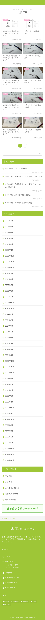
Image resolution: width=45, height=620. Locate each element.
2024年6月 (9, 332)
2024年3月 (9, 343)
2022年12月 (10, 408)
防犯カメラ (7, 604)
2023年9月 (9, 379)
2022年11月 (10, 413)
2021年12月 (10, 449)
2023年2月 (9, 396)
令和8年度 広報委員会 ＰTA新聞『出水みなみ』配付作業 (23, 185)
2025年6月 (9, 285)
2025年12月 (10, 256)
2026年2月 (9, 244)
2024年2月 (9, 349)
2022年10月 (10, 419)
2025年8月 (9, 273)
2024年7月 (9, 326)
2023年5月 (9, 390)
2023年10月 (10, 373)
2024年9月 (9, 314)
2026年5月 (9, 233)
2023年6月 (9, 384)
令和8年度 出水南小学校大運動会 (18, 195)
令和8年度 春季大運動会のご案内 (18, 203)
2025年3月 (9, 297)
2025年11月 (10, 262)
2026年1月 (9, 250)
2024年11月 (10, 308)
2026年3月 (9, 238)
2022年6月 (9, 431)
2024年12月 (10, 303)
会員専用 (8, 482)
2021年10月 (10, 460)
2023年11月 (10, 367)
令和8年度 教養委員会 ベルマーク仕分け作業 (23, 176)
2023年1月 (9, 402)
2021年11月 (10, 454)
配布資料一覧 (10, 500)
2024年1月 (9, 355)
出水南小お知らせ (12, 488)
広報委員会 (16, 601)
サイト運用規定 (14, 567)
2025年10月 (10, 268)
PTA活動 (8, 476)
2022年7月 (9, 425)
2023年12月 (10, 361)
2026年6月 (9, 227)
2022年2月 (9, 443)
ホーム (7, 556)
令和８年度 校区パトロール (16, 169)
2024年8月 (9, 320)
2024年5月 (9, 338)
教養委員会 (25, 601)
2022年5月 (9, 437)
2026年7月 (9, 221)
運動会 (34, 601)
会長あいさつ (13, 565)
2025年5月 (9, 291)
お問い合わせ (10, 587)
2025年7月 (9, 279)
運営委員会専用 (11, 494)
